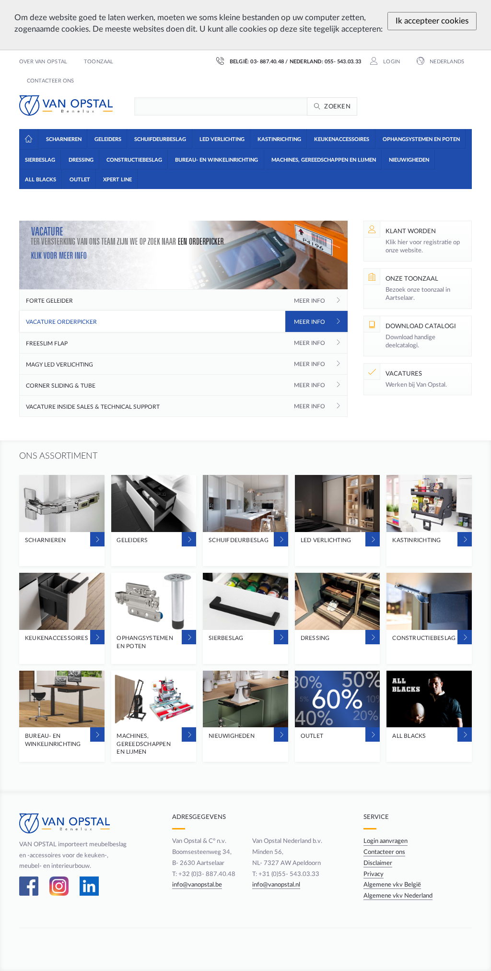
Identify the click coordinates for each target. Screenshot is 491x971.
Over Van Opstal (43, 61)
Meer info (309, 301)
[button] (63, 138)
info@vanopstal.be (197, 885)
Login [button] (391, 61)
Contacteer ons (50, 81)
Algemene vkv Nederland (398, 896)
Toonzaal (99, 61)
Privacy (373, 874)
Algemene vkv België (392, 885)
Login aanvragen (385, 841)
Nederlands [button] (446, 61)
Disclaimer (377, 863)
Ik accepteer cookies (432, 21)
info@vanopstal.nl (276, 885)
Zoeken (337, 106)
